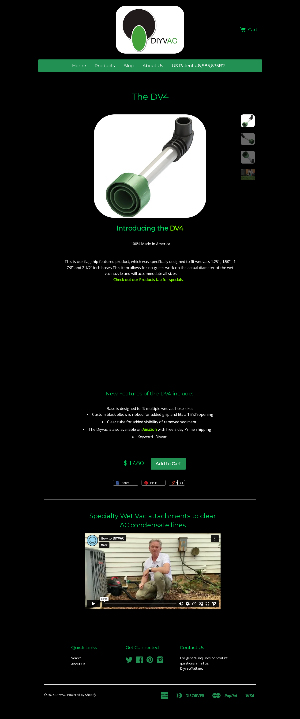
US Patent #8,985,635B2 (198, 65)
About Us (152, 65)
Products (105, 65)
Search (76, 658)
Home (79, 65)
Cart (252, 29)
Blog (129, 65)
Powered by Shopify (81, 695)
